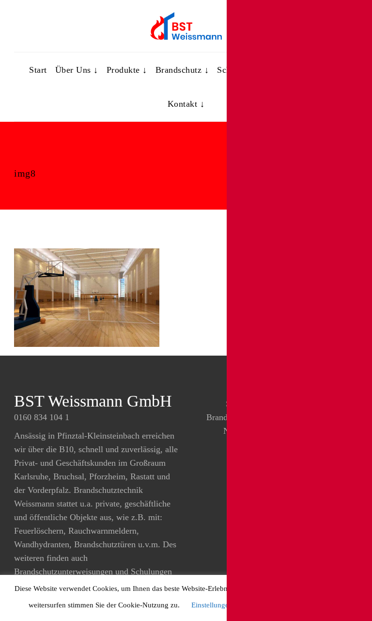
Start (38, 70)
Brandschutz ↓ (182, 70)
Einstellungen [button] (211, 605)
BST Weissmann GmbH (93, 401)
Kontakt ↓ (186, 104)
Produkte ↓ (127, 70)
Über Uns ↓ (76, 70)
